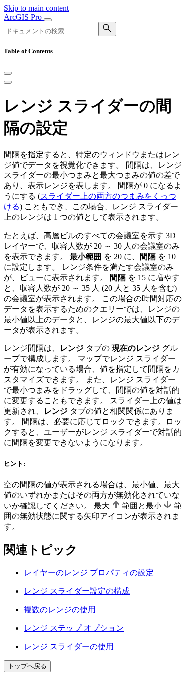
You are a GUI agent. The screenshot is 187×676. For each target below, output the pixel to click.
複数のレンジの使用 (60, 609)
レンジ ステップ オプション (74, 628)
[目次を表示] (8, 82)
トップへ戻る (27, 666)
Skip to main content (36, 8)
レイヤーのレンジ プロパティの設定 (89, 572)
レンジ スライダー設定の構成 (77, 591)
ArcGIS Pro (24, 17)
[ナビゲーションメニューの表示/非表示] (48, 19)
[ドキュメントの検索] (107, 29)
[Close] (8, 73)
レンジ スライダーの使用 (69, 646)
